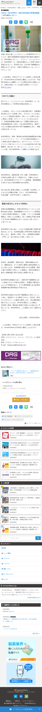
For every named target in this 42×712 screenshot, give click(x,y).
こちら (8, 87)
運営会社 (8, 701)
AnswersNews (11, 7)
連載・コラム (21, 7)
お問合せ (17, 701)
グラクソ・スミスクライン (24, 416)
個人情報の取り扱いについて (12, 703)
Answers (3, 7)
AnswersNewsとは (33, 597)
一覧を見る (35, 633)
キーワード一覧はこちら (34, 423)
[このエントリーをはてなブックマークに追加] (21, 22)
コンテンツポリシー (28, 701)
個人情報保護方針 (21, 396)
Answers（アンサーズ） (20, 705)
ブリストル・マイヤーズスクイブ (13, 419)
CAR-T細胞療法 (8, 416)
